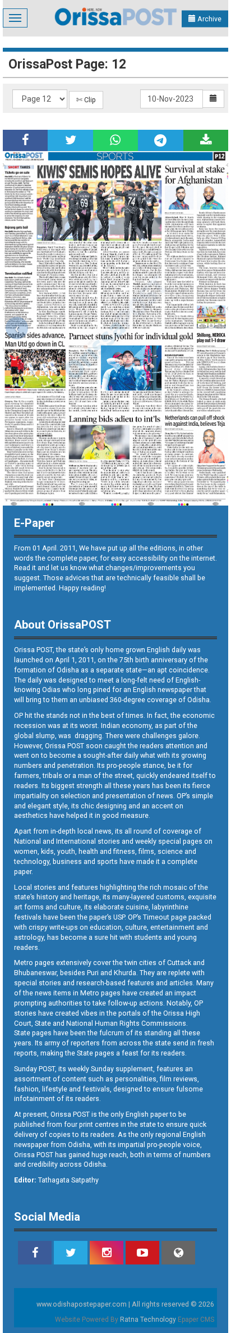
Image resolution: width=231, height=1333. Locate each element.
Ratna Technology (148, 1319)
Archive (208, 19)
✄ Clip (86, 99)
